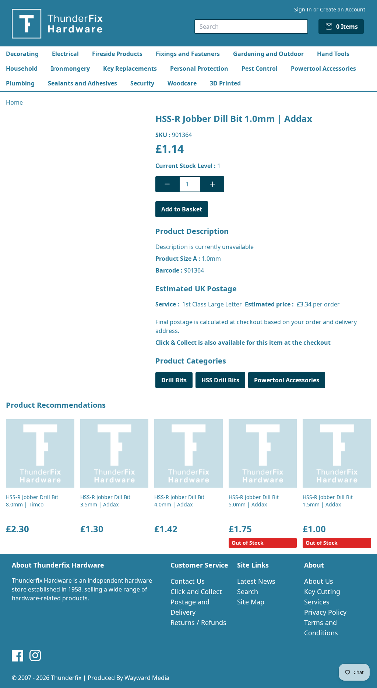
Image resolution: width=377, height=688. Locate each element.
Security (142, 83)
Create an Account (342, 9)
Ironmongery (70, 68)
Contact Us (187, 581)
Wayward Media (146, 678)
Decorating (22, 54)
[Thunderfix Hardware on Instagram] (35, 655)
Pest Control (260, 68)
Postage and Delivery (189, 607)
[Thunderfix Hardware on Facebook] (18, 655)
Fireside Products (117, 54)
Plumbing (20, 83)
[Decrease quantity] (167, 184)
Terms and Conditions (321, 627)
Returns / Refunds (198, 622)
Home (14, 102)
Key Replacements (130, 68)
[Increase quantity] (212, 184)
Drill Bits (174, 380)
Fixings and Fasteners (188, 54)
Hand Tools (333, 54)
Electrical (65, 54)
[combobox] (251, 26)
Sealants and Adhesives (82, 83)
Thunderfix (66, 678)
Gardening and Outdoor (268, 54)
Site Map (250, 601)
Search (247, 591)
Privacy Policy (325, 612)
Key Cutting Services (322, 596)
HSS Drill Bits (220, 380)
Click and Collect (196, 591)
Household (22, 68)
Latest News (256, 581)
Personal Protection (199, 68)
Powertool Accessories (323, 68)
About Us (318, 581)
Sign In (303, 9)
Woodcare (182, 83)
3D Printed (225, 83)
